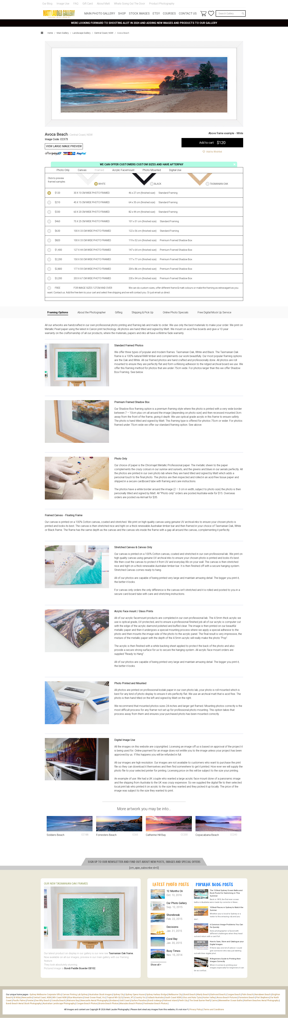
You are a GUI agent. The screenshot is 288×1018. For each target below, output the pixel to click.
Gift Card (87, 3)
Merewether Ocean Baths (230, 1000)
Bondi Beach (190, 994)
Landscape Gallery (81, 33)
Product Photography (161, 3)
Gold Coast (125, 1000)
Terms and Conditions (214, 1009)
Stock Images (139, 13)
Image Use (62, 3)
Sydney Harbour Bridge (156, 994)
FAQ (76, 3)
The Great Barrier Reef (199, 1000)
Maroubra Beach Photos (131, 1003)
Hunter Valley (209, 997)
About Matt (103, 3)
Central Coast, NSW (103, 33)
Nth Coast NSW (60, 997)
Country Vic (140, 997)
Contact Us (188, 13)
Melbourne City (175, 994)
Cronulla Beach (58, 1000)
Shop (122, 13)
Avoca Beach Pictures (227, 997)
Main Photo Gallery (99, 13)
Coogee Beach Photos (86, 1003)
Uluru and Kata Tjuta (192, 997)
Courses (169, 13)
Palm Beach (247, 994)
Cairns (214, 1000)
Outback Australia (155, 997)
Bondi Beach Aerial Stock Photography (23, 1003)
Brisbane (114, 1000)
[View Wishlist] (211, 13)
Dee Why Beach (42, 1000)
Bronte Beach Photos (108, 1003)
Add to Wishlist (214, 151)
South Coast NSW (173, 997)
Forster (30, 1000)
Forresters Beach (247, 997)
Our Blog (47, 3)
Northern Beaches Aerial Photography (261, 1000)
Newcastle (27, 997)
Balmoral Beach (217, 994)
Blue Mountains (75, 997)
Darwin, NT (128, 997)
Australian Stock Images (100, 994)
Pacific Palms (19, 1000)
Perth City (183, 1000)
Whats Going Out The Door (129, 3)
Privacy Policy (196, 1009)
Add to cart (212, 142)
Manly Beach (203, 994)
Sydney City (118, 994)
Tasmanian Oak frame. (121, 953)
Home (50, 33)
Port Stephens (262, 997)
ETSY (156, 13)
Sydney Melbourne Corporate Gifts (45, 994)
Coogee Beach (233, 994)
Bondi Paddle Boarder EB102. (80, 968)
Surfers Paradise (138, 1000)
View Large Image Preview (64, 146)
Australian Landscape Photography (59, 1003)
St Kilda (17, 997)
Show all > (156, 964)
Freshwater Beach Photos (155, 1003)
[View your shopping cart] (203, 13)
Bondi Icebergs (155, 1000)
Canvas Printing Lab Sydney (75, 994)
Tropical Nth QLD (114, 997)
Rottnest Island (170, 1000)
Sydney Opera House (135, 994)
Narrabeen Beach (263, 994)
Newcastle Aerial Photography (94, 1000)
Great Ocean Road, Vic (94, 997)
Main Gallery (63, 33)
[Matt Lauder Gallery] (59, 14)
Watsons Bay (73, 1000)
